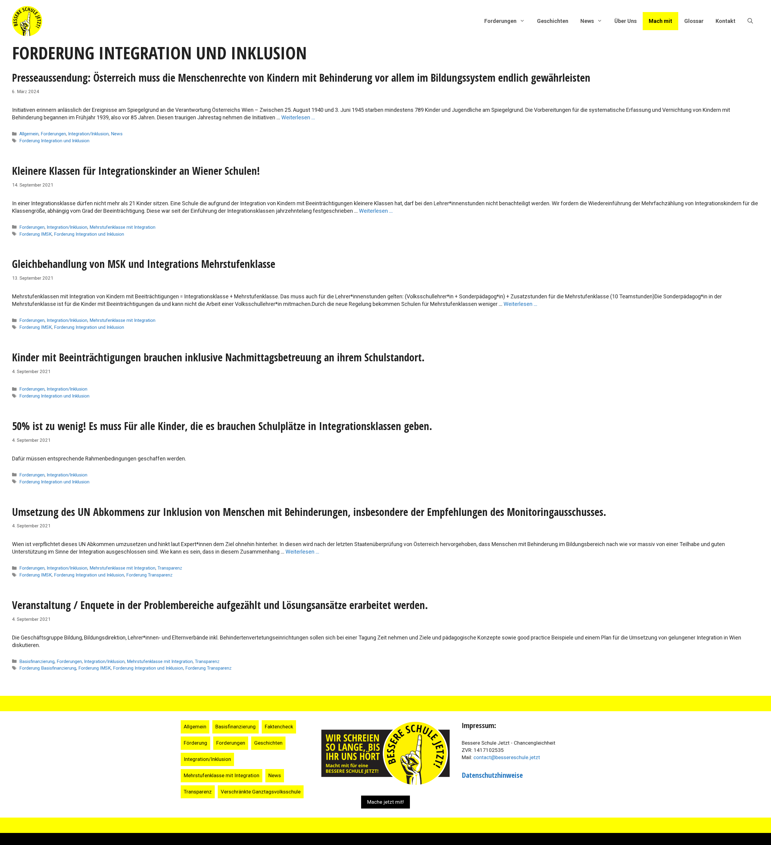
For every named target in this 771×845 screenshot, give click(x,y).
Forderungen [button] (500, 21)
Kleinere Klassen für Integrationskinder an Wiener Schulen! (136, 171)
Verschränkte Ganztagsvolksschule (261, 792)
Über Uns (625, 21)
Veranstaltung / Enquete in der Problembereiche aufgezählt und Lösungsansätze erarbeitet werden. (220, 605)
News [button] (587, 21)
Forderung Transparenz (149, 575)
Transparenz (170, 568)
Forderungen (53, 134)
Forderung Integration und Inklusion (54, 140)
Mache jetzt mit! (385, 802)
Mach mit (660, 21)
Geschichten (552, 21)
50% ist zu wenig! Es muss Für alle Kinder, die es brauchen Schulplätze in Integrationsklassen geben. (222, 426)
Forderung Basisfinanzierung (47, 668)
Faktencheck (279, 727)
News (117, 134)
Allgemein (29, 134)
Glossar (694, 21)
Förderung (195, 743)
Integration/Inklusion (88, 134)
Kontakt (725, 21)
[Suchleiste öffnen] (750, 21)
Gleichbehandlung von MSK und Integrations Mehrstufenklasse (143, 264)
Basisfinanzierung (37, 661)
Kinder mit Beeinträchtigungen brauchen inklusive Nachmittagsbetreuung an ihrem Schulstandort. (218, 357)
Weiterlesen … (298, 117)
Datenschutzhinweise (492, 775)
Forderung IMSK (35, 234)
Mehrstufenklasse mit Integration (122, 227)
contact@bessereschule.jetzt (506, 757)
